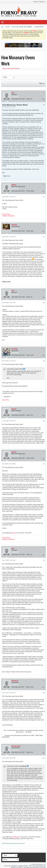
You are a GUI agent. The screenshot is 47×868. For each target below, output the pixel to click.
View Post (24, 368)
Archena (14, 681)
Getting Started (39, 26)
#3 (44, 237)
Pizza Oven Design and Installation (22, 26)
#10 (43, 758)
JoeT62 (14, 349)
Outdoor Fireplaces (8, 216)
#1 (44, 105)
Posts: (28, 99)
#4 (44, 303)
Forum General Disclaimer (11, 68)
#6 (44, 421)
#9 (44, 693)
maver (13, 409)
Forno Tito (5, 400)
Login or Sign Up (38, 1)
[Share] (43, 99)
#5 (44, 361)
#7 (44, 464)
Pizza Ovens (6, 214)
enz (12, 93)
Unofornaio (16, 746)
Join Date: (14, 99)
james (13, 185)
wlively (14, 225)
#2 (44, 197)
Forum (7, 26)
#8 (44, 560)
